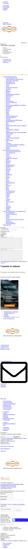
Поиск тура (6, 62)
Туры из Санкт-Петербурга (9, 403)
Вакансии (5, 415)
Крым (7, 112)
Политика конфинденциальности (8, 485)
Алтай (7, 86)
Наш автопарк (6, 419)
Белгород (8, 162)
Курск (7, 180)
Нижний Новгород (10, 121)
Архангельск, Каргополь (11, 87)
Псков (7, 127)
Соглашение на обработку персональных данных (12, 484)
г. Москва (3, 385)
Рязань (7, 128)
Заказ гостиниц (6, 409)
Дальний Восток (10, 101)
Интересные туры (10, 82)
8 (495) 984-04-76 (7, 59)
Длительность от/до (5, 231)
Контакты (5, 8)
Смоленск (8, 135)
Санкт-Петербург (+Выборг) (12, 129)
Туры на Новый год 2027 (12, 78)
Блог (4, 425)
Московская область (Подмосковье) (14, 120)
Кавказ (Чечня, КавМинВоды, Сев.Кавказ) (16, 105)
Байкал (7, 90)
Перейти (15, 540)
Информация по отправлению (11, 311)
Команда (5, 413)
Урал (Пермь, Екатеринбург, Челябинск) (15, 144)
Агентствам (6, 3)
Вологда (8, 98)
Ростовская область (10, 191)
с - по (2, 230)
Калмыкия (8, 108)
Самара (7, 131)
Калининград (9, 106)
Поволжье (8, 185)
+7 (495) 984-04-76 (5, 345)
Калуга (7, 109)
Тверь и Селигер (10, 201)
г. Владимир (3, 386)
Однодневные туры (10, 83)
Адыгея (8, 84)
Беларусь (8, 148)
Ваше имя (3, 493)
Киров (7, 113)
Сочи (7, 197)
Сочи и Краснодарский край (12, 137)
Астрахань (8, 88)
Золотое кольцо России (11, 102)
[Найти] (11, 255)
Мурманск (8, 118)
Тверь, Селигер (9, 140)
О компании (6, 5)
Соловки (8, 136)
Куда (2, 227)
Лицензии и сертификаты (9, 414)
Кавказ (7, 173)
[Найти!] (11, 243)
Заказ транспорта (7, 406)
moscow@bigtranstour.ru (8, 318)
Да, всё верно (12, 45)
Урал (7, 204)
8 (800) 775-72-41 (7, 61)
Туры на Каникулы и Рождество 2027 (14, 79)
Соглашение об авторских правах (8, 486)
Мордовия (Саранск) (11, 117)
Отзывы (5, 9)
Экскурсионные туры (6, 261)
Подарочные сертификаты (9, 423)
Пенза (7, 124)
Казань (7, 103)
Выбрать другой (4, 45)
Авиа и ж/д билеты (7, 408)
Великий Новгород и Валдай (13, 94)
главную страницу (16, 277)
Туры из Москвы (7, 401)
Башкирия (8, 91)
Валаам (7, 93)
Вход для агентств (7, 24)
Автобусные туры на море (12, 80)
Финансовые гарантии (8, 418)
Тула (7, 142)
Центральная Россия (10, 223)
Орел (7, 122)
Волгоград (8, 97)
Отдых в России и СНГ (11, 146)
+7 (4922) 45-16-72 (5, 346)
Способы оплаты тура (9, 313)
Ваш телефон (4, 496)
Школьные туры (7, 405)
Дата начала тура (4, 228)
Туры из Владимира (8, 402)
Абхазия (8, 147)
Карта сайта (3, 398)
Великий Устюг (9, 95)
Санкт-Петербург (10, 192)
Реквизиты (5, 417)
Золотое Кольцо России (11, 214)
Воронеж (8, 99)
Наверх (2, 539)
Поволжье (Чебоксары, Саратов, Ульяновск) (16, 125)
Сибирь (8, 195)
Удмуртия (8, 143)
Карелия (8, 110)
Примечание (3, 499)
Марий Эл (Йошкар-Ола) (12, 116)
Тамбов (7, 139)
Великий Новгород (10, 165)
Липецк (8, 114)
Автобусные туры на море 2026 (13, 151)
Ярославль (8, 207)
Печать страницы (5, 279)
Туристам (5, 1)
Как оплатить (6, 7)
